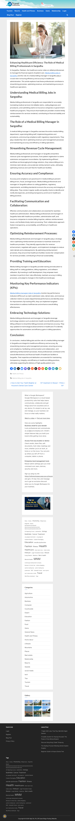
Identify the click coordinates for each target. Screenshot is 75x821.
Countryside (29, 609)
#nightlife (27, 523)
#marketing (35, 521)
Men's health (42, 555)
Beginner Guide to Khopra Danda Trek (52, 751)
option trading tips (39, 568)
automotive (38, 531)
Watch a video (30, 418)
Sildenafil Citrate (38, 570)
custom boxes (29, 539)
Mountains (28, 647)
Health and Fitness (28, 11)
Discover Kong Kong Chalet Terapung (52, 742)
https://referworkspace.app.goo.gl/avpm (39, 476)
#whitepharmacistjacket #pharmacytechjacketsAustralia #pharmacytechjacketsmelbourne (33, 527)
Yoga (37, 576)
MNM (37, 558)
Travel (39, 573)
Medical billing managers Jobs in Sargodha (25, 293)
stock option (46, 570)
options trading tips (29, 568)
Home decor (29, 640)
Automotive (29, 597)
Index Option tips (39, 550)
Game (48, 11)
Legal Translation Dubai (38, 552)
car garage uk (39, 537)
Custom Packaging (38, 539)
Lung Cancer (28, 555)
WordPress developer (30, 576)
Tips (26, 678)
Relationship (56, 11)
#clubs (30, 521)
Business (40, 11)
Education (29, 542)
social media (29, 671)
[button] (11, 368)
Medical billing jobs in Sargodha (21, 378)
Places (27, 651)
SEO (32, 570)
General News (29, 632)
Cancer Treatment (38, 534)
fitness (35, 546)
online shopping (40, 565)
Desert (27, 613)
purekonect (27, 570)
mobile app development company (33, 562)
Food (26, 624)
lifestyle (47, 552)
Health (43, 546)
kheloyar (28, 553)
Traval (27, 686)
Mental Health (29, 559)
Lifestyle (28, 644)
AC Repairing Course (29, 531)
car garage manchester (30, 537)
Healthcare (29, 550)
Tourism (9, 11)
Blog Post (10, 15)
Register (19, 15)
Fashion (28, 546)
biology (44, 531)
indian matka (47, 550)
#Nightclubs (43, 521)
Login (64, 11)
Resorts (17, 11)
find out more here (43, 418)
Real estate (28, 655)
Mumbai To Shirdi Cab (30, 565)
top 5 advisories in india (30, 573)
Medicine (35, 555)
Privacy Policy (10, 741)
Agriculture (28, 593)
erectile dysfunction (40, 542)
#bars (26, 521)
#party (31, 523)
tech (26, 674)
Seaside (27, 667)
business (28, 534)
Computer (28, 605)
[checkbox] (5, 816)
